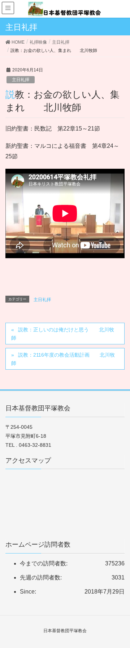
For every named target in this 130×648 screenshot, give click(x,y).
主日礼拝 (20, 79)
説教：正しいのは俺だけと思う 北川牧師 (62, 334)
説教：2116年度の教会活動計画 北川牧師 (63, 359)
